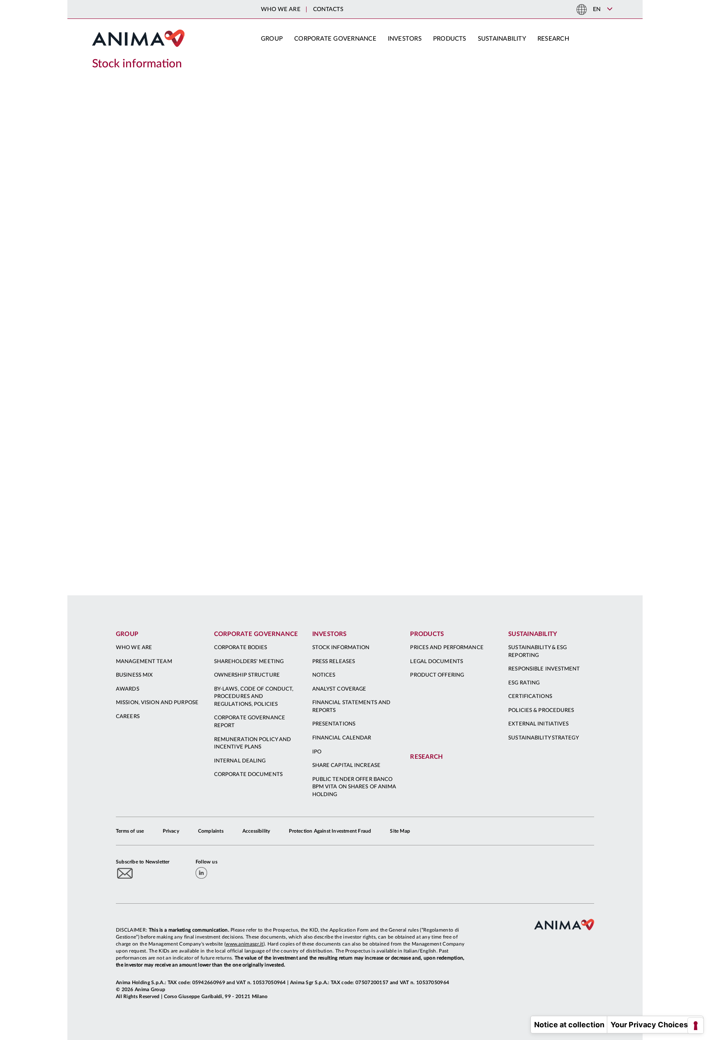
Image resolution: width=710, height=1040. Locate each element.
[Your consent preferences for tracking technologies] (695, 1025)
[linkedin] (201, 873)
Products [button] (449, 39)
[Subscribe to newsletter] (125, 873)
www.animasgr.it (244, 943)
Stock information (137, 63)
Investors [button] (405, 39)
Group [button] (272, 39)
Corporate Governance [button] (335, 39)
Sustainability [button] (502, 39)
